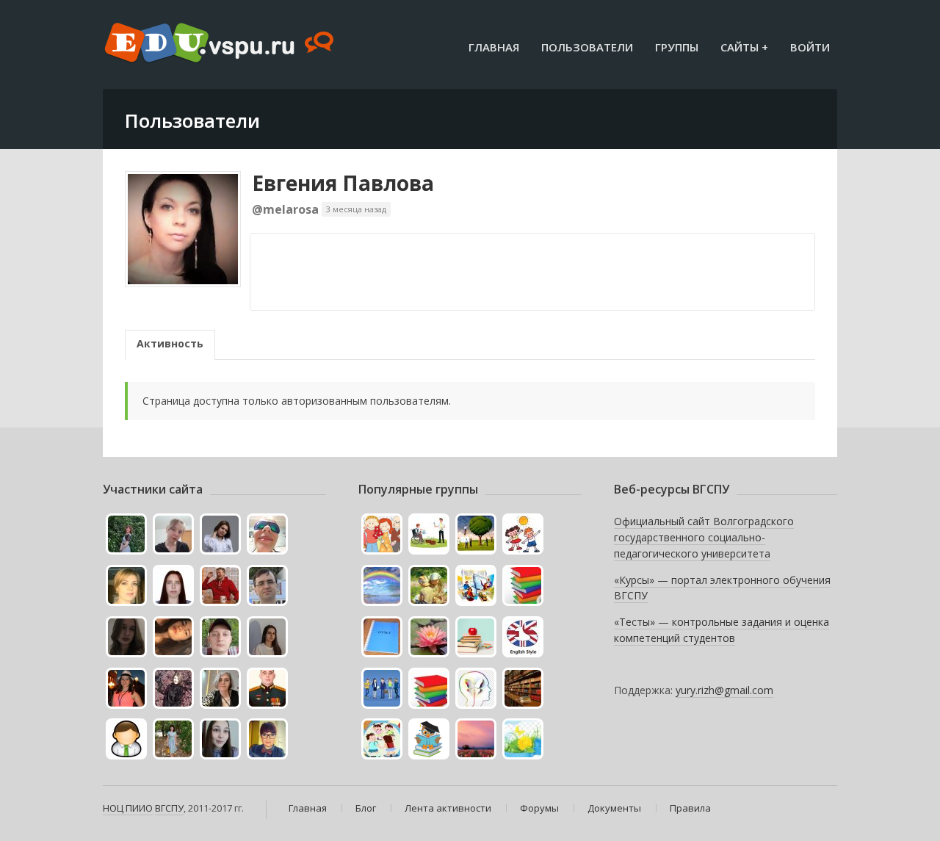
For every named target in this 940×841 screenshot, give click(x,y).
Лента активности (448, 808)
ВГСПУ (169, 808)
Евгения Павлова (343, 183)
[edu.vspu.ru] (221, 44)
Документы (614, 808)
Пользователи (587, 47)
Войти (810, 47)
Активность (170, 343)
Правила (690, 808)
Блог (365, 808)
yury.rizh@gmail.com (724, 690)
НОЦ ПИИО (128, 808)
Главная (494, 47)
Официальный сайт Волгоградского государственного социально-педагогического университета (704, 537)
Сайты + (744, 47)
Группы (676, 47)
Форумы (539, 808)
